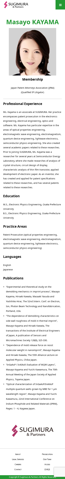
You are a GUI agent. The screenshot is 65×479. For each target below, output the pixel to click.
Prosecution (47, 454)
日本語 (47, 469)
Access (47, 464)
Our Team (47, 459)
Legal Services (18, 459)
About (18, 454)
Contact (17, 469)
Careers (18, 464)
